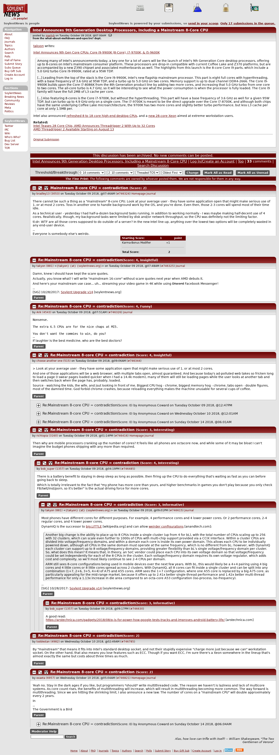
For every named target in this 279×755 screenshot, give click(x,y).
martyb (50, 35)
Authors (10, 49)
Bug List (10, 140)
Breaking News (14, 96)
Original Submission (46, 139)
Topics (8, 45)
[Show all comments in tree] (46, 188)
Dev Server (12, 144)
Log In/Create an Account (212, 161)
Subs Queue (12, 67)
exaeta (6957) (45, 677)
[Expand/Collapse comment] (34, 188)
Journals (10, 41)
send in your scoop (203, 23)
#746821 (123, 677)
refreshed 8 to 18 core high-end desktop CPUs (101, 116)
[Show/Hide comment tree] (40, 188)
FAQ (7, 38)
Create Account (15, 74)
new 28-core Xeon (162, 116)
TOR (7, 148)
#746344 (134, 360)
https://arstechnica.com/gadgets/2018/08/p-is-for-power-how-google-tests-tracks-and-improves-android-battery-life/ (135, 620)
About (8, 34)
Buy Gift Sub (13, 71)
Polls (7, 56)
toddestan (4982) (48, 641)
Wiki (7, 133)
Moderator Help (44, 731)
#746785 (127, 641)
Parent (39, 297)
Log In (9, 78)
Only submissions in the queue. (247, 23)
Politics (9, 111)
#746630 (136, 608)
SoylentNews (15, 12)
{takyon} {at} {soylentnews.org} (79, 265)
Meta (8, 107)
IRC (7, 129)
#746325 (167, 265)
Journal (151, 193)
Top (241, 161)
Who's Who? (12, 137)
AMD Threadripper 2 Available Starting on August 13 (73, 129)
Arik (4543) (43, 312)
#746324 (123, 193)
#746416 (121, 435)
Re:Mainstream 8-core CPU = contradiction (80, 260)
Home (74, 750)
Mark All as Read (217, 172)
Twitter (9, 126)
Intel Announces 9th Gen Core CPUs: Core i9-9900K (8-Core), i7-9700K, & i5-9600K (96, 52)
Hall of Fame (12, 60)
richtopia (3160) (47, 435)
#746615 (176, 510)
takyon (38, 46)
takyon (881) (45, 265)
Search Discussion (153, 165)
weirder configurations (166, 526)
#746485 (127, 468)
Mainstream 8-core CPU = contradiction (89, 188)
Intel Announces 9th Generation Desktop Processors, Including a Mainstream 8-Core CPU (120, 30)
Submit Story (13, 64)
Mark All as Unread (253, 172)
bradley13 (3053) (48, 193)
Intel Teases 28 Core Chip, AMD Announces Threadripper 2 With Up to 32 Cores (94, 126)
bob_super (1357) (53, 468)
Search (9, 52)
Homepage (138, 193)
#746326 (115, 312)
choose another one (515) (53, 360)
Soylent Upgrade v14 (77, 292)
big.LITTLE (94, 526)
